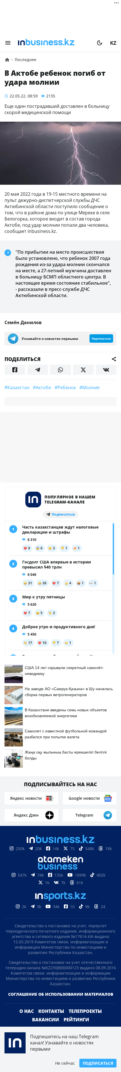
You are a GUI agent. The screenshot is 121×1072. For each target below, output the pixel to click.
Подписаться (98, 1063)
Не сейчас (65, 1063)
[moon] (99, 43)
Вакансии (45, 1020)
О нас (26, 1011)
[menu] (8, 43)
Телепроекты (85, 1011)
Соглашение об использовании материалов (60, 994)
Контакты (51, 1011)
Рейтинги (76, 1020)
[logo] (54, 43)
